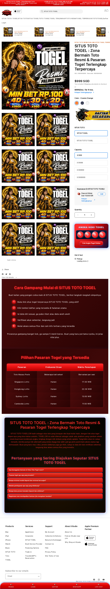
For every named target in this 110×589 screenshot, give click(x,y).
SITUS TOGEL (33, 18)
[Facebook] (3, 274)
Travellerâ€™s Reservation (30, 557)
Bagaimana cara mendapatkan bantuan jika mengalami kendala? (30, 496)
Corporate (29, 536)
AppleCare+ (29, 532)
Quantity (78, 210)
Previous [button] (3, 3)
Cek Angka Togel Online (91, 243)
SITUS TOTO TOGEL (10, 18)
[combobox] (61, 11)
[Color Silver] (87, 103)
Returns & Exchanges (53, 540)
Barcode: (90, 73)
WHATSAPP (77, 587)
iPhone (8, 540)
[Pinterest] (10, 274)
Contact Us (49, 544)
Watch (7, 544)
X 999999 (81, 177)
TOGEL (100, 18)
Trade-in (28, 552)
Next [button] (107, 3)
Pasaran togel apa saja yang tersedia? (21, 475)
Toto (7, 556)
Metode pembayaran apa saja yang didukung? (24, 486)
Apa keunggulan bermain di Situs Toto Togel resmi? (26, 470)
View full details (8, 277)
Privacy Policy (50, 552)
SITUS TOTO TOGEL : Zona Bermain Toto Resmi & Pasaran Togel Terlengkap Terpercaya (20, 3)
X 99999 (80, 170)
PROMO (11, 587)
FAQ (46, 548)
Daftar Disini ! (21, 4)
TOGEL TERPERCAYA (84, 18)
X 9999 (80, 163)
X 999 (79, 155)
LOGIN (33, 587)
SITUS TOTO (23, 18)
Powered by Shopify (98, 581)
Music (7, 548)
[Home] (7, 12)
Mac (7, 532)
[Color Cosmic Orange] (77, 103)
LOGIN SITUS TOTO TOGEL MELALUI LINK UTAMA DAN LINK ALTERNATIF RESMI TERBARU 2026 (58, 3)
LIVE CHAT (99, 587)
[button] (10, 18)
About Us (68, 532)
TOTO (94, 18)
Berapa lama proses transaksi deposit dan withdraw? (26, 491)
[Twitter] (6, 274)
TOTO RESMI (71, 18)
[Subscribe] (38, 576)
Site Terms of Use (52, 556)
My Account (49, 532)
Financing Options (32, 548)
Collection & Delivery (53, 536)
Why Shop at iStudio (73, 542)
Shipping (87, 84)
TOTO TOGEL (44, 18)
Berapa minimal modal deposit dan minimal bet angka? (27, 480)
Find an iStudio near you (72, 537)
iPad (7, 536)
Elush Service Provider (33, 544)
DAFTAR (55, 587)
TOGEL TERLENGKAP (58, 18)
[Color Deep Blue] (82, 103)
